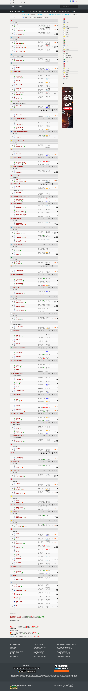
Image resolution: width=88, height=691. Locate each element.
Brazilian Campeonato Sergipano (19, 140)
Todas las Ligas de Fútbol (68, 686)
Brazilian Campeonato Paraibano (19, 118)
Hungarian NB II (16, 257)
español (15, 2)
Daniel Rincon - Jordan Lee (38, 653)
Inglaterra (67, 34)
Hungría (67, 40)
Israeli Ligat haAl (16, 287)
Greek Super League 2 (17, 244)
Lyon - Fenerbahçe (37, 648)
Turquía (67, 76)
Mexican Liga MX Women (18, 373)
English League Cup (14, 653)
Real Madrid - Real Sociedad (38, 651)
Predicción (47, 17)
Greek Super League (17, 227)
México (67, 53)
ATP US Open (13, 648)
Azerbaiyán (68, 22)
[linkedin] (20, 668)
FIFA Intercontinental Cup (15, 645)
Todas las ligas (66, 81)
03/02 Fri (54, 14)
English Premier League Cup (18, 183)
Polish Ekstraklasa (16, 444)
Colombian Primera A (17, 148)
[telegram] (32, 668)
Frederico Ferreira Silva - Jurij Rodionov (64, 653)
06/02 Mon (69, 14)
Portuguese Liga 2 (16, 461)
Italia (66, 47)
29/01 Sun (27, 14)
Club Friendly (15, 582)
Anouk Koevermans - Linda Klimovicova (64, 645)
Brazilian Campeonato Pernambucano (20, 131)
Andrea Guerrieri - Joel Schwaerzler (63, 649)
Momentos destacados (38, 17)
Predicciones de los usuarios (15, 617)
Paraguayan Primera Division (18, 435)
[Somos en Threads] (72, 1)
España (67, 72)
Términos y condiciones (73, 684)
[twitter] (17, 668)
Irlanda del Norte (69, 57)
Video (30, 17)
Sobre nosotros (65, 685)
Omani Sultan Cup (16, 422)
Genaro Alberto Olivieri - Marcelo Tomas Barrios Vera (66, 644)
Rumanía (67, 68)
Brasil (67, 26)
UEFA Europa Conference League (16, 651)
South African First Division (18, 504)
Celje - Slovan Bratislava (38, 645)
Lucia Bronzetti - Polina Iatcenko (39, 656)
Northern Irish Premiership (18, 413)
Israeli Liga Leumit (16, 296)
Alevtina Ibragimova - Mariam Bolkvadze (64, 648)
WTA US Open (13, 649)
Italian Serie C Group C (17, 321)
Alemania (67, 36)
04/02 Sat (59, 14)
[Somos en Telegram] (70, 1)
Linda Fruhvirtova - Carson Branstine (63, 652)
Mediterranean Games (14, 655)
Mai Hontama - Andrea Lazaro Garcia (63, 647)
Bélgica (67, 24)
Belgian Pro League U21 (17, 71)
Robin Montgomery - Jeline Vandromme (64, 656)
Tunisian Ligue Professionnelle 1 (19, 528)
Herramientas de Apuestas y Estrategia (61, 684)
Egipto (67, 32)
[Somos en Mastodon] (74, 1)
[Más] (23, 43)
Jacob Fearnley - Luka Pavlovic (39, 655)
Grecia (67, 38)
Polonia (67, 63)
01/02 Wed (43, 14)
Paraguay (67, 61)
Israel (67, 45)
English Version (59, 686)
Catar (67, 66)
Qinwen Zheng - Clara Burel (62, 651)
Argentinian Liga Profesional (18, 37)
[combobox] (16, 17)
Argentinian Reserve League (18, 54)
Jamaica (67, 49)
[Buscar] (76, 6)
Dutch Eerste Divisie (17, 394)
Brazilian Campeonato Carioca (19, 101)
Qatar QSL (15, 478)
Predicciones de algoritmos (15, 616)
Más (74, 11)
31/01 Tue (38, 14)
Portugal (67, 64)
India (67, 41)
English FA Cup (16, 175)
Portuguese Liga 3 (16, 470)
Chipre (67, 30)
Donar (55, 686)
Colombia (67, 28)
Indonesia (67, 43)
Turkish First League (17, 566)
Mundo (67, 78)
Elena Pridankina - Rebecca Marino (63, 655)
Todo (26, 17)
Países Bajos (68, 55)
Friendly (14, 575)
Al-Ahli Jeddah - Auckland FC (38, 649)
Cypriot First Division (17, 157)
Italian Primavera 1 (16, 330)
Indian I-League (16, 265)
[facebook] (14, 668)
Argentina (67, 20)
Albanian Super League (17, 20)
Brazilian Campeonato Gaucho (19, 109)
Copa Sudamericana (14, 656)
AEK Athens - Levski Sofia (38, 644)
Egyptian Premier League (18, 166)
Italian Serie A (15, 313)
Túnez (67, 74)
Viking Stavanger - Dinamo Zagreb (39, 647)
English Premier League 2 (18, 203)
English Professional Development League (21, 196)
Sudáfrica (67, 70)
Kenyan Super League (17, 360)
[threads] (36, 668)
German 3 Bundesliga (17, 218)
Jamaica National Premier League (19, 347)
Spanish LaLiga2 (16, 520)
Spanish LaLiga (16, 511)
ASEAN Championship (14, 652)
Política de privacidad (58, 685)
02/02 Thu (49, 14)
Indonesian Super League (18, 274)
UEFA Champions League (15, 644)
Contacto (70, 685)
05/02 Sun (64, 14)
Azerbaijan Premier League (18, 62)
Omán (67, 59)
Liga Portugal (15, 452)
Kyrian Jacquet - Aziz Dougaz (38, 652)
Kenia (67, 51)
